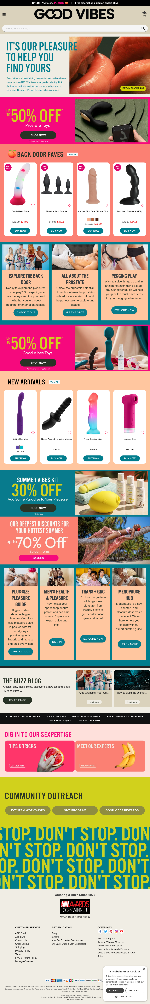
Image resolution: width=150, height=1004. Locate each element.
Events (55, 936)
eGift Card (20, 933)
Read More (94, 702)
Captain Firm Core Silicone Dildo (93, 211)
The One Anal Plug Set (56, 211)
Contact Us (21, 940)
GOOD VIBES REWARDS (122, 810)
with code (50, 2)
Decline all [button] (135, 990)
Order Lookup (22, 943)
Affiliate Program (106, 938)
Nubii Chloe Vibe (20, 439)
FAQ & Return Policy (26, 957)
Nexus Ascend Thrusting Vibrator (56, 439)
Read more (123, 985)
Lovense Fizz (130, 439)
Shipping (20, 947)
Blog (54, 933)
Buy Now (20, 230)
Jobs (100, 956)
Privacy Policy (22, 950)
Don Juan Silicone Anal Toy (130, 211)
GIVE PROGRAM (75, 810)
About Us (20, 936)
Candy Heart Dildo (20, 211)
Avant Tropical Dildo (93, 439)
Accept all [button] (115, 990)
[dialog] (125, 983)
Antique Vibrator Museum (111, 942)
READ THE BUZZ (17, 700)
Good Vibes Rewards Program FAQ (116, 952)
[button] (4, 14)
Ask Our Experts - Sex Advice (67, 940)
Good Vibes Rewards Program (113, 949)
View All (72, 154)
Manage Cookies (24, 961)
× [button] (144, 969)
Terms (18, 954)
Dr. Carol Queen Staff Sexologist (69, 943)
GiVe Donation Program (110, 945)
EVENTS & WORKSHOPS (28, 810)
